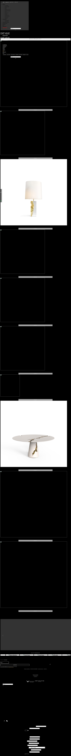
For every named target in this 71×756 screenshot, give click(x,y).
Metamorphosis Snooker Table (35, 107)
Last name (27, 738)
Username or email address (30, 726)
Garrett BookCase (35, 371)
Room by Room (5, 23)
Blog (3, 25)
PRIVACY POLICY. (11, 667)
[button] (2, 635)
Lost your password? (29, 732)
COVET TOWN (7, 21)
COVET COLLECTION (7, 10)
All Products (5, 44)
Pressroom (5, 716)
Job (26, 741)
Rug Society (7, 707)
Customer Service (35, 675)
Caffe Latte (7, 703)
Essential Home (8, 706)
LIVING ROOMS (8, 54)
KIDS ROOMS (17, 54)
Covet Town (7, 711)
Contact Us (35, 676)
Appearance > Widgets (23, 613)
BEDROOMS (24, 54)
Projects (4, 24)
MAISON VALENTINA (7, 9)
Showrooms (5, 709)
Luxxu (6, 697)
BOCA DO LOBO (7, 6)
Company (27, 743)
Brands (4, 4)
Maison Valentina (8, 700)
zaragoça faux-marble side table (35, 538)
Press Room (4, 26)
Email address (28, 749)
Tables (6, 689)
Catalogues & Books (6, 22)
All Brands (6, 5)
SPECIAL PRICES (5, 27)
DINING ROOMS (13, 54)
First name (27, 736)
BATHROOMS (20, 54)
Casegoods (4, 46)
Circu (6, 699)
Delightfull (7, 705)
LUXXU (6, 7)
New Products (6, 694)
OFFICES (27, 54)
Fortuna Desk (35, 608)
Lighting (6, 690)
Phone (26, 745)
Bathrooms (7, 692)
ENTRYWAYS (4, 54)
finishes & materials (35, 674)
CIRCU (6, 8)
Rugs (6, 693)
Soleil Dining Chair (35, 274)
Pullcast (6, 708)
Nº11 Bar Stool (36, 397)
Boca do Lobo (7, 696)
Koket (6, 702)
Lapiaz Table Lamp (35, 226)
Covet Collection (8, 701)
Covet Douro (7, 20)
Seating (6, 688)
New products (5, 45)
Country (27, 747)
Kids (6, 691)
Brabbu (6, 704)
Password (27, 728)
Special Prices (5, 717)
